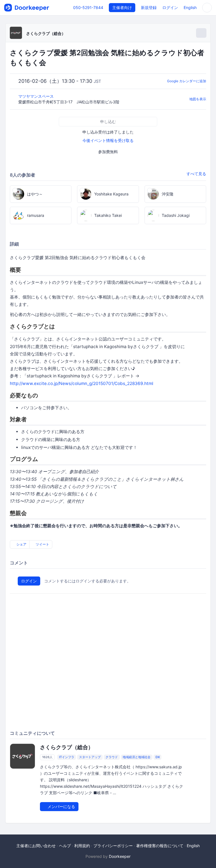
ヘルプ (65, 845)
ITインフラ (66, 757)
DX (158, 757)
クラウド (111, 757)
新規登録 (149, 7)
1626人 (47, 757)
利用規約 (82, 845)
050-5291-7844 (88, 7)
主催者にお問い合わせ (36, 845)
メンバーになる (60, 806)
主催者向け (122, 7)
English (190, 7)
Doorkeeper (119, 856)
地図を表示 (197, 99)
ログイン (170, 7)
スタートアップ (90, 757)
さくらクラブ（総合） (46, 33)
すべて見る (196, 173)
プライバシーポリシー (113, 845)
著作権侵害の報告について (159, 845)
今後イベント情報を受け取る (108, 140)
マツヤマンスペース (36, 96)
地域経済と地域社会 (136, 757)
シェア (20, 544)
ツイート (42, 544)
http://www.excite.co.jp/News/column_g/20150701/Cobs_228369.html (81, 383)
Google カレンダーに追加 (186, 81)
